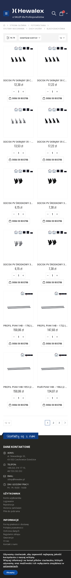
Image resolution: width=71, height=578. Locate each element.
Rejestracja (8, 504)
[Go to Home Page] (4, 25)
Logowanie (8, 501)
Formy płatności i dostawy (16, 524)
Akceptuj (10, 572)
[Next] (65, 422)
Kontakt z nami (10, 544)
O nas (6, 541)
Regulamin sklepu (11, 534)
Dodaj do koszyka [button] (20, 98)
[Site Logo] (20, 13)
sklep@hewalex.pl (16, 479)
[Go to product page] (18, 61)
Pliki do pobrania (11, 511)
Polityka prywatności (13, 527)
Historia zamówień (12, 508)
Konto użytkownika (12, 498)
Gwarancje (8, 537)
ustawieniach (10, 566)
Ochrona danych (11, 531)
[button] (6, 13)
